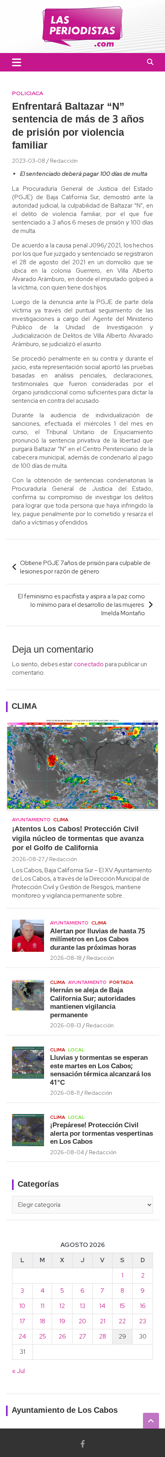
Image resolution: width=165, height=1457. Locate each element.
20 (82, 1321)
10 (22, 1306)
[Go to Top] (151, 1421)
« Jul (18, 1371)
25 (42, 1337)
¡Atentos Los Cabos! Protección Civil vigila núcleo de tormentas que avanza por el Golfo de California (78, 839)
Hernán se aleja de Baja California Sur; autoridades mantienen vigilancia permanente (92, 1003)
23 (142, 1321)
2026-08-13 (65, 1025)
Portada (121, 982)
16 (143, 1306)
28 (102, 1337)
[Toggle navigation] (16, 62)
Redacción (64, 160)
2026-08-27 (28, 859)
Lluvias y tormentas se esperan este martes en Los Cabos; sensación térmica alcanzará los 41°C (100, 1070)
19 (62, 1321)
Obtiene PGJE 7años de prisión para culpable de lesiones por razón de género (85, 567)
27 (82, 1337)
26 (62, 1337)
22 (122, 1321)
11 (42, 1306)
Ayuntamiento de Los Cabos (65, 1411)
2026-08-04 (67, 1152)
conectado (89, 664)
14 (102, 1306)
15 (122, 1306)
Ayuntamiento (31, 819)
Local (76, 1050)
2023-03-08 (28, 160)
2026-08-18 (66, 957)
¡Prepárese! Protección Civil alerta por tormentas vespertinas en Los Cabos (101, 1134)
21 (102, 1321)
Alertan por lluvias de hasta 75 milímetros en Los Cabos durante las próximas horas (97, 940)
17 (22, 1321)
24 (22, 1337)
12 (62, 1306)
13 (82, 1306)
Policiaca (27, 93)
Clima (60, 819)
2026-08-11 (65, 1092)
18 (42, 1321)
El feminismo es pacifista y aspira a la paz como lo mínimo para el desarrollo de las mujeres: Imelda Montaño (81, 604)
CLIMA (24, 707)
